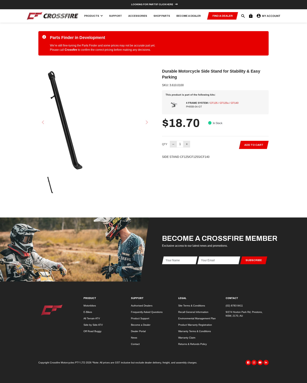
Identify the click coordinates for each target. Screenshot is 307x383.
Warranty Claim (186, 337)
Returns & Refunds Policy (192, 344)
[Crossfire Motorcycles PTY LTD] (52, 15)
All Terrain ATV (92, 318)
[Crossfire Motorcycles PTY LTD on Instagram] (254, 362)
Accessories (137, 16)
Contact (135, 344)
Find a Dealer (222, 15)
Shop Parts (162, 16)
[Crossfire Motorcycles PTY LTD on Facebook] (248, 362)
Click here (166, 4)
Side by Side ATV (93, 324)
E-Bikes (88, 312)
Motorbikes (90, 305)
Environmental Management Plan (197, 318)
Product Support (140, 318)
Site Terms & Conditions (191, 305)
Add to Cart (253, 144)
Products (92, 16)
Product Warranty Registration (195, 324)
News (134, 337)
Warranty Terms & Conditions (194, 331)
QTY (164, 144)
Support (115, 16)
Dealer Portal (138, 331)
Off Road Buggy (92, 331)
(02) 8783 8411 (234, 305)
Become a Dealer (188, 16)
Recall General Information (193, 312)
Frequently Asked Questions (147, 312)
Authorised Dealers (141, 305)
